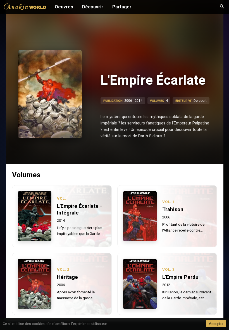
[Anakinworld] (25, 7)
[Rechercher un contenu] (222, 7)
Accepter (216, 324)
